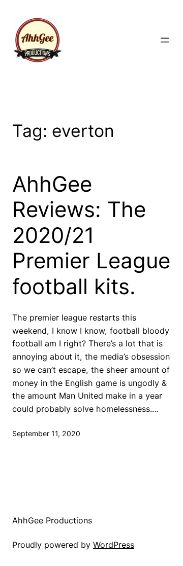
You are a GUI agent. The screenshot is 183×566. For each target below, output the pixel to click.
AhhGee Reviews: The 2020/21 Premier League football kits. (91, 235)
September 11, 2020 (46, 433)
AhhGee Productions (52, 520)
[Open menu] (165, 40)
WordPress (113, 545)
